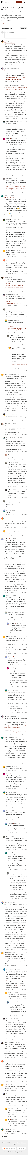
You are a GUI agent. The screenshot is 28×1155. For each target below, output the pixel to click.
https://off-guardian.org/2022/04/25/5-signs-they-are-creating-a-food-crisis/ (17, 328)
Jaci (7, 647)
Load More (4, 1136)
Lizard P (8, 595)
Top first (24, 28)
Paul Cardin (7, 423)
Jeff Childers (4, 11)
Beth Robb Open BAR (9, 1061)
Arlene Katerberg (10, 250)
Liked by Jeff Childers (10, 42)
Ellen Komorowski (9, 1042)
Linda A (6, 195)
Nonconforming (8, 737)
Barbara (6, 1129)
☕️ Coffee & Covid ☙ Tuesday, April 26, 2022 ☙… (12, 8)
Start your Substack (10, 1148)
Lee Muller (7, 68)
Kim (7, 810)
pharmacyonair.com (11, 980)
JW (5, 1084)
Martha (10, 320)
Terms (18, 1143)
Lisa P (5, 902)
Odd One (10, 489)
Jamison (6, 952)
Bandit (8, 636)
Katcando (8, 219)
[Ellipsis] (26, 41)
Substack (6, 1152)
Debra (7, 138)
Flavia (5, 518)
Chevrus (8, 309)
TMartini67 (9, 178)
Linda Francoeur (8, 374)
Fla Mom (6, 538)
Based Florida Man (11, 121)
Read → (3, 23)
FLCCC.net (18, 985)
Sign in (25, 2)
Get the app (21, 1148)
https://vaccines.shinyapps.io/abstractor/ (15, 732)
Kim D (7, 510)
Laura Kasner (9, 969)
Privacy (14, 1143)
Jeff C (7, 260)
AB (5, 41)
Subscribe (19, 2)
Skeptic (6, 277)
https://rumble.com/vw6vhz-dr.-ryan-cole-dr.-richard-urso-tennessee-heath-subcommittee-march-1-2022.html (16, 188)
